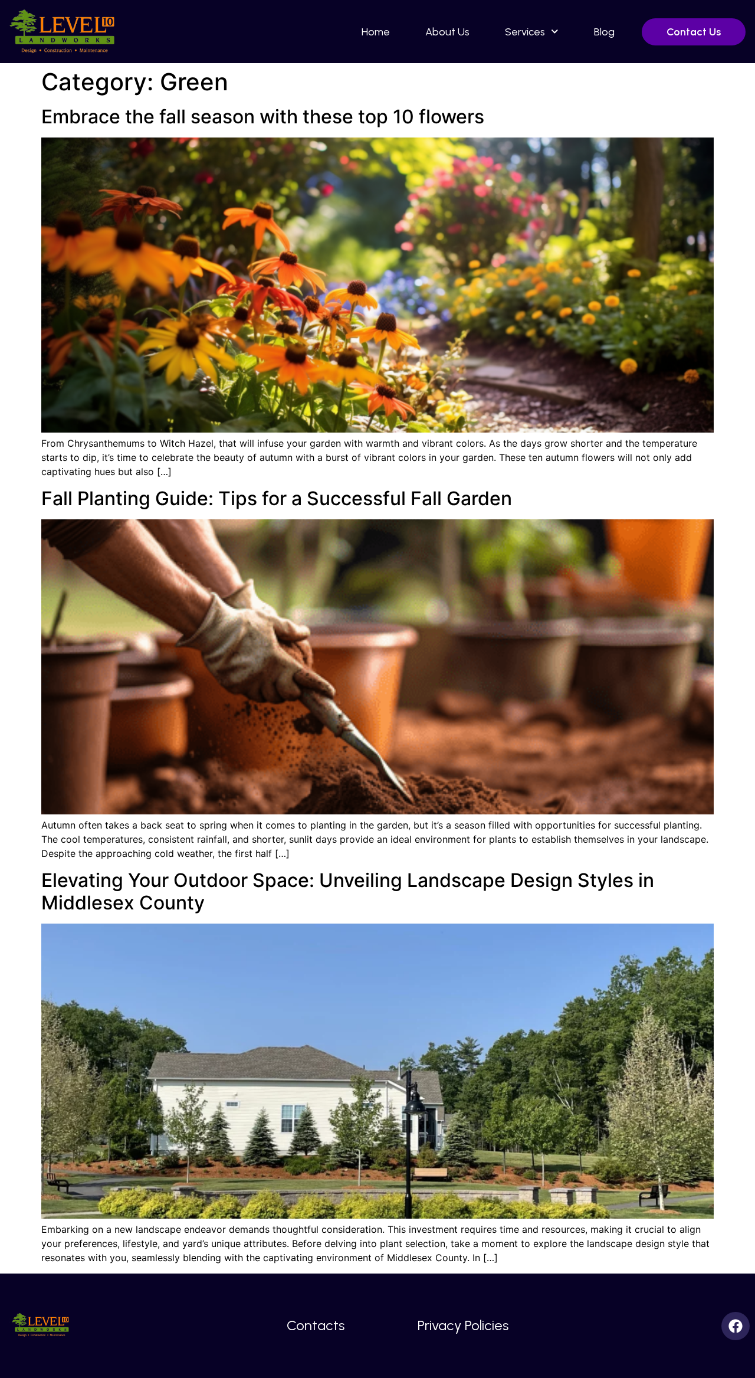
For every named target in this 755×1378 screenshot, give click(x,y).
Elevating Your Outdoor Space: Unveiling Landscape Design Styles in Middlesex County (347, 891)
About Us (447, 31)
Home (376, 31)
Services (525, 31)
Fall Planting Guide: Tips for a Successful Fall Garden (276, 498)
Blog (604, 31)
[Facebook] (735, 1326)
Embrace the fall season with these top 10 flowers (262, 116)
